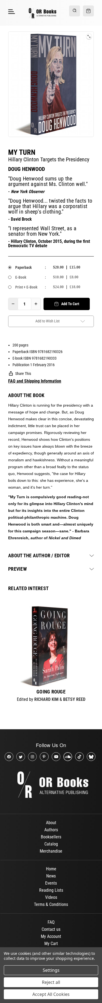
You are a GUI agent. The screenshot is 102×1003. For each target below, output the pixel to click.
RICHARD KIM (46, 699)
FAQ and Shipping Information (34, 381)
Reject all (51, 982)
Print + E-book (26, 287)
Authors (51, 829)
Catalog (51, 844)
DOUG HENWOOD (26, 169)
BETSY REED (74, 699)
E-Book (20, 277)
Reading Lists (51, 890)
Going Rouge (51, 691)
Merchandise (51, 851)
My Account (51, 936)
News (51, 876)
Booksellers (51, 836)
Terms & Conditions (51, 904)
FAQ (51, 922)
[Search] (74, 10)
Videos (51, 897)
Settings (51, 970)
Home (51, 868)
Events (51, 883)
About (51, 822)
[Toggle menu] (10, 11)
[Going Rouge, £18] (51, 646)
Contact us (51, 929)
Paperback (23, 267)
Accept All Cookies (51, 994)
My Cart (51, 943)
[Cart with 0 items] (88, 10)
